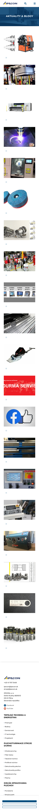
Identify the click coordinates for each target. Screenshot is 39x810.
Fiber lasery (9, 755)
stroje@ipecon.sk (10, 689)
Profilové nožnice (11, 762)
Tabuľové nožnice (11, 759)
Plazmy (7, 778)
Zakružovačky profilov (13, 770)
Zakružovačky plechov (13, 766)
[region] (19, 803)
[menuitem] (26, 3)
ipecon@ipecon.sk (11, 687)
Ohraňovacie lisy (10, 751)
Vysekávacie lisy (10, 774)
